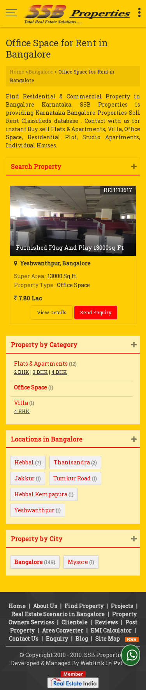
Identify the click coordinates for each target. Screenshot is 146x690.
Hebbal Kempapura (40, 494)
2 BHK (21, 372)
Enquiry (57, 638)
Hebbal (24, 462)
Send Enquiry (95, 312)
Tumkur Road (72, 478)
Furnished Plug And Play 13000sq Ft (70, 247)
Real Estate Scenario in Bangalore (58, 614)
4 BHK (59, 372)
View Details (52, 312)
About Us (45, 605)
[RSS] (132, 638)
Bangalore (40, 71)
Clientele (75, 622)
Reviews (106, 622)
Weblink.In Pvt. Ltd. (107, 663)
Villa (21, 402)
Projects (122, 605)
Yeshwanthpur (34, 510)
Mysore (78, 562)
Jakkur (24, 478)
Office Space (30, 387)
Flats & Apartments (41, 363)
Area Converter (62, 630)
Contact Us (24, 638)
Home (17, 71)
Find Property (84, 605)
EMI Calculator (111, 630)
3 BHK (40, 372)
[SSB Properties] (76, 13)
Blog (82, 638)
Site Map (107, 638)
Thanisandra (72, 462)
